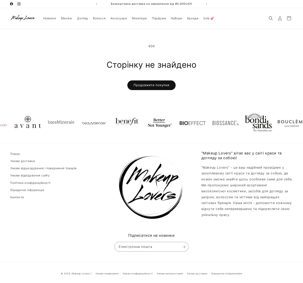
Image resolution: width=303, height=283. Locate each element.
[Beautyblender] (86, 123)
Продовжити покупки (151, 85)
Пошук (15, 153)
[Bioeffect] (185, 123)
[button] (270, 18)
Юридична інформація (27, 190)
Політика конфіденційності (30, 182)
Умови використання (170, 273)
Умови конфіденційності (138, 273)
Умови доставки (22, 161)
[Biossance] (218, 123)
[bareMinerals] (53, 123)
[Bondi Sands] (251, 123)
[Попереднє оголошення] (96, 4)
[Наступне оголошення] (206, 4)
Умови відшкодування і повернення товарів (43, 168)
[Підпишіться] (183, 247)
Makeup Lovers (81, 273)
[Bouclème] (284, 123)
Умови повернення (107, 273)
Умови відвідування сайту (30, 175)
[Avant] (20, 123)
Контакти (17, 197)
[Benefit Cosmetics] (119, 123)
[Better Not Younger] (152, 123)
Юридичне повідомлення (226, 273)
